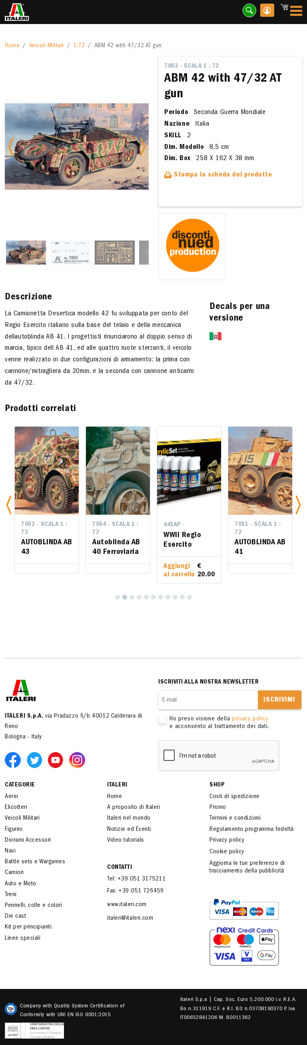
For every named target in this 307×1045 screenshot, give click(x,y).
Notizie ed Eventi (129, 829)
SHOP (217, 785)
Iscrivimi (279, 700)
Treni (11, 895)
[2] (124, 597)
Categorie (20, 785)
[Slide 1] (26, 253)
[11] (189, 597)
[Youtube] (57, 759)
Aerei (11, 797)
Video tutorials (125, 840)
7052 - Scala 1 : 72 (44, 528)
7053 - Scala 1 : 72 (191, 66)
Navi (10, 851)
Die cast (15, 916)
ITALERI (117, 785)
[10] (182, 597)
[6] (153, 597)
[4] (139, 597)
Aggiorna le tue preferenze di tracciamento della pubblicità (247, 867)
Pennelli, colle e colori (33, 906)
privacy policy (250, 719)
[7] (160, 597)
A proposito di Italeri (133, 807)
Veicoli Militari (46, 46)
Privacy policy (226, 840)
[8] (167, 597)
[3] (132, 597)
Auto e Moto (20, 884)
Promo (217, 807)
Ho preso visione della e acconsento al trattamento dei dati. (219, 723)
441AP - (174, 525)
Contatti (119, 867)
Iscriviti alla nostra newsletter (208, 682)
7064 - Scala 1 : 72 (115, 528)
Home (12, 46)
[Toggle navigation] (296, 12)
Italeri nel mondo (129, 818)
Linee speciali (22, 938)
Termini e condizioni (235, 818)
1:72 (79, 46)
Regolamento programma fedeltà (251, 829)
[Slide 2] (70, 253)
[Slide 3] (115, 253)
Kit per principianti (28, 927)
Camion (14, 873)
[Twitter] (36, 759)
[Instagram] (77, 759)
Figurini (13, 829)
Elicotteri (16, 807)
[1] (117, 597)
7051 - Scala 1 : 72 (258, 528)
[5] (146, 597)
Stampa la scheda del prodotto (222, 175)
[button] (9, 505)
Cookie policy (226, 852)
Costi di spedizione (234, 797)
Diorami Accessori (28, 840)
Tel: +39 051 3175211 (136, 879)
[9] (175, 597)
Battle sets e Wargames (35, 862)
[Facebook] (14, 759)
